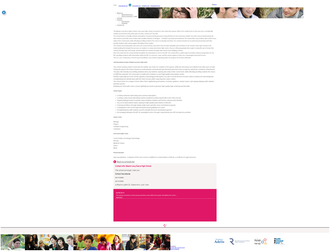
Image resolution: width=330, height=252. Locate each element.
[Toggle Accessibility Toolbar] (4, 12)
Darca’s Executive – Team (129, 16)
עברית (114, 5)
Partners (119, 20)
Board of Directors (127, 14)
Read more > (119, 197)
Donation (124, 23)
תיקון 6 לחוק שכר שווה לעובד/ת (177, 247)
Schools (119, 18)
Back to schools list (125, 162)
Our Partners (126, 21)
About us (120, 13)
